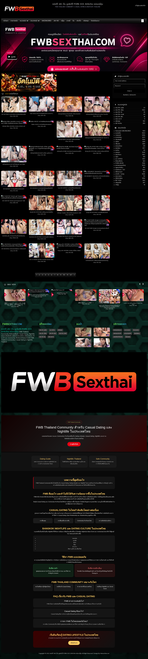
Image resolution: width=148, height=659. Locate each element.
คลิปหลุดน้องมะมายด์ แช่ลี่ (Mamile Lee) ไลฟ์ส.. (14, 164)
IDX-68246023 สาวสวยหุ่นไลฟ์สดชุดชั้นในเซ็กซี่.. (41, 188)
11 (67, 275)
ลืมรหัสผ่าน (126, 95)
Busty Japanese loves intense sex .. (86, 303)
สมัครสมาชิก (133, 95)
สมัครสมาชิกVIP (117, 333)
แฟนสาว (117, 152)
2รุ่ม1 (116, 157)
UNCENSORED (46, 21)
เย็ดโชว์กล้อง (119, 178)
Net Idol (118, 180)
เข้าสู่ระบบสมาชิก (140, 5)
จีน (73, 21)
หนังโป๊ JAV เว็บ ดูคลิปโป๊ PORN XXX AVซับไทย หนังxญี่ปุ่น (66, 653)
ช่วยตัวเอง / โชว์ (120, 170)
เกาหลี (68, 21)
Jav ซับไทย (118, 123)
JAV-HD (56, 21)
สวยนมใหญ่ (118, 146)
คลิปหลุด (86, 21)
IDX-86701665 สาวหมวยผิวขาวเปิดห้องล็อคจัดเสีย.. (14, 114)
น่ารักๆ (117, 142)
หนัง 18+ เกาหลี (119, 114)
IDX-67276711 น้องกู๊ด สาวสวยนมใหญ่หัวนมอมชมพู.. (62, 304)
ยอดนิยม (117, 148)
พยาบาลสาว (118, 176)
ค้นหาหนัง (128, 336)
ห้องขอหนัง (136, 330)
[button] (139, 284)
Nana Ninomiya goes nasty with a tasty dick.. (15, 303)
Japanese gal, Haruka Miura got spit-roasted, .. (109, 295)
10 (64, 275)
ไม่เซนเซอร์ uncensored (123, 131)
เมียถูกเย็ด (118, 182)
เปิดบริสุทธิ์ (118, 139)
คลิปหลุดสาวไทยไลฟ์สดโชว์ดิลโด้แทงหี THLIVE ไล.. (97, 138)
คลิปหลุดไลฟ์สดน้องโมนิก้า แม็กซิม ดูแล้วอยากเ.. (41, 153)
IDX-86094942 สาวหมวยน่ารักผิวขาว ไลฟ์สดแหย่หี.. (14, 249)
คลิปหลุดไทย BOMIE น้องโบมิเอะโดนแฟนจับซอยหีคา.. (69, 151)
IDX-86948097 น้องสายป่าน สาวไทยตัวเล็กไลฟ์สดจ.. (97, 176)
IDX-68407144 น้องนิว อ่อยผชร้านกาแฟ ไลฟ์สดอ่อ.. (69, 236)
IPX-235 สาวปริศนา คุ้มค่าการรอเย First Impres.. (38, 303)
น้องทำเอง (118, 154)
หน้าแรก (5, 21)
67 (71, 275)
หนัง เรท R (118, 119)
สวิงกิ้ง (79, 21)
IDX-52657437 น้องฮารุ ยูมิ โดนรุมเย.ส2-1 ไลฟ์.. (13, 201)
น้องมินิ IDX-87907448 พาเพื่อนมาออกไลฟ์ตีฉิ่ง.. (41, 212)
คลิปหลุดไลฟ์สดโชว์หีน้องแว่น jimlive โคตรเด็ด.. (97, 114)
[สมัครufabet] (29, 82)
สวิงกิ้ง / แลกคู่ (119, 174)
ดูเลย (13, 56)
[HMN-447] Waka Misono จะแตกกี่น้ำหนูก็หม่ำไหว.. (133, 306)
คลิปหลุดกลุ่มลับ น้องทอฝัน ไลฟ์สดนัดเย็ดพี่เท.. (69, 139)
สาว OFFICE (119, 159)
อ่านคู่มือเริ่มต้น (74, 443)
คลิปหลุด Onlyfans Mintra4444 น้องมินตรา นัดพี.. (69, 213)
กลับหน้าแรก (74, 642)
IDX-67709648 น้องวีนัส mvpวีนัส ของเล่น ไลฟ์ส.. (42, 259)
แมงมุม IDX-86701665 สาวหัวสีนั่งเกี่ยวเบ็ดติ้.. (97, 212)
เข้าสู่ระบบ (129, 91)
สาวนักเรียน (118, 137)
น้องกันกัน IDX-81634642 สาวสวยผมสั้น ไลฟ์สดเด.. (41, 237)
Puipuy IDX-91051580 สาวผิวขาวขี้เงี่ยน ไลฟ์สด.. (69, 250)
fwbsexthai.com (104, 653)
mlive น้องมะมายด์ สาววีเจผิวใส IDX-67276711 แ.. (41, 113)
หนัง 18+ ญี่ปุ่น (119, 110)
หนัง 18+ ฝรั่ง (119, 117)
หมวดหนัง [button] (23, 21)
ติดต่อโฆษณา (95, 21)
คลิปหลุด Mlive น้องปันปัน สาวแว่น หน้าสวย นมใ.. (13, 126)
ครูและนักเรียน (119, 167)
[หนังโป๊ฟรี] (74, 50)
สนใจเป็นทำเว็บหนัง (118, 336)
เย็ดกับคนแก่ (118, 172)
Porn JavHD (119, 163)
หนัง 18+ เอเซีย (119, 108)
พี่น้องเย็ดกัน (118, 161)
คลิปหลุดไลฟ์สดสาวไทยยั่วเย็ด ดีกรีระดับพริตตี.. (69, 114)
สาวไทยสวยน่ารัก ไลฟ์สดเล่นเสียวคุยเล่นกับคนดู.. (97, 260)
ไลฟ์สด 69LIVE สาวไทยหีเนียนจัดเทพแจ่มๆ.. (41, 124)
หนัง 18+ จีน (118, 112)
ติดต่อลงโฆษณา (117, 330)
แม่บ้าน (117, 150)
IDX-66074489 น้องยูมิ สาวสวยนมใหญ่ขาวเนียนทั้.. (97, 228)
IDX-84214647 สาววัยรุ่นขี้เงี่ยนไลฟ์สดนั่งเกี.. (14, 189)
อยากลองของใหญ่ (120, 165)
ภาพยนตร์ (118, 135)
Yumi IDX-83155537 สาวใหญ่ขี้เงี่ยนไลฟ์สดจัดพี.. (69, 188)
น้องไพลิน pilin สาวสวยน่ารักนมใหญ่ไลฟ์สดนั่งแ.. (13, 236)
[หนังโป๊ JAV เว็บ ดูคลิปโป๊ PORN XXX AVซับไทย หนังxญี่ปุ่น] (19, 9)
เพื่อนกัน (117, 144)
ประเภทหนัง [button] (34, 21)
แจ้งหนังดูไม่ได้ (127, 333)
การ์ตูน (117, 185)
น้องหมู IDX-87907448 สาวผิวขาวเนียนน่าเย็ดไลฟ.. (97, 151)
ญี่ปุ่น (62, 21)
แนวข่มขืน (118, 133)
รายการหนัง (14, 21)
